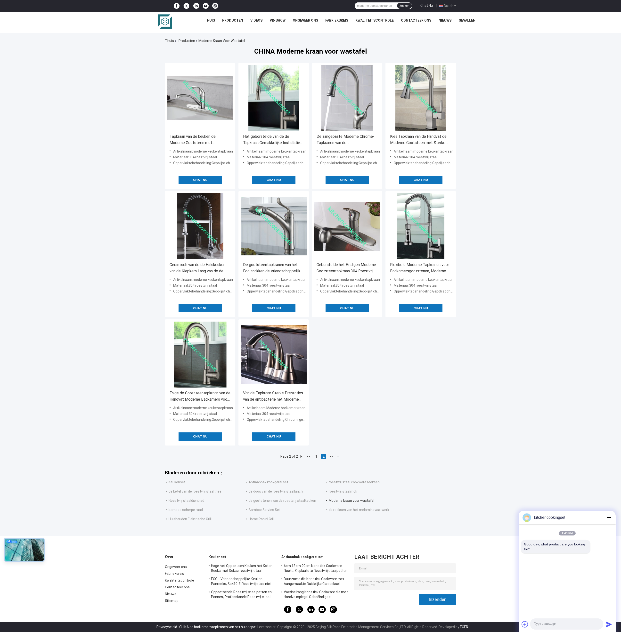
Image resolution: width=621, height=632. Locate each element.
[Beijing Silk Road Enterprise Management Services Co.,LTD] (165, 21)
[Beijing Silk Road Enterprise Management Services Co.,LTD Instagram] (215, 6)
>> (331, 456)
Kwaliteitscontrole (374, 20)
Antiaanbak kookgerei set (268, 482)
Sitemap (172, 601)
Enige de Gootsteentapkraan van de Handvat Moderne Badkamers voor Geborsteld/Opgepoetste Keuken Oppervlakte (200, 397)
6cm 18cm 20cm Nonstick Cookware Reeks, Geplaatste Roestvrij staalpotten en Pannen (315, 569)
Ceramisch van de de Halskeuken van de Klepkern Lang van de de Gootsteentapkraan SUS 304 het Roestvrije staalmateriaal (197, 268)
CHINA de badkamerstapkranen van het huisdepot (218, 627)
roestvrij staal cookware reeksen (354, 482)
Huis (211, 20)
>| (338, 456)
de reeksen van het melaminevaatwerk (359, 510)
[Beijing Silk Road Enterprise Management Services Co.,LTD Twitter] (186, 6)
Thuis (169, 41)
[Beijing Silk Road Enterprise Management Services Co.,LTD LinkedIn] (196, 6)
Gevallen (467, 20)
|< (301, 456)
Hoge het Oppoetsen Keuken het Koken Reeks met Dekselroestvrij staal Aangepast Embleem (242, 569)
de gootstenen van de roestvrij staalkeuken (282, 500)
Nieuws (445, 20)
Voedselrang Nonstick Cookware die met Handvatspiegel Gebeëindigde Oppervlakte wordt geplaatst (316, 595)
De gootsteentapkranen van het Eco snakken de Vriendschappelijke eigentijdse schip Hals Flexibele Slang (272, 268)
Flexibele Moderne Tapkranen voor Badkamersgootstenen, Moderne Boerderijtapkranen (419, 268)
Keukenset (177, 482)
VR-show (278, 20)
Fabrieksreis (336, 20)
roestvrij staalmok (343, 491)
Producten (232, 20)
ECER (464, 627)
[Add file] (525, 624)
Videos (256, 20)
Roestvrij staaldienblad (186, 500)
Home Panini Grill (261, 519)
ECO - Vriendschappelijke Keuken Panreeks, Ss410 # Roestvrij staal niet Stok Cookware (241, 582)
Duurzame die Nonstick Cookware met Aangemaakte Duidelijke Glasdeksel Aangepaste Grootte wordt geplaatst (314, 582)
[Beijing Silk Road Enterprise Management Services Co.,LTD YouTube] (205, 6)
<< (309, 456)
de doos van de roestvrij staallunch (276, 491)
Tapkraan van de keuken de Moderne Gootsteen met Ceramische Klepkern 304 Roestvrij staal (199, 140)
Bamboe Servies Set (264, 510)
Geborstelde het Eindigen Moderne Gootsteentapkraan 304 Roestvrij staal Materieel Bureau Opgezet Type (346, 268)
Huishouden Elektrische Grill (190, 519)
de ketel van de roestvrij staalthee (195, 491)
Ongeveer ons (305, 20)
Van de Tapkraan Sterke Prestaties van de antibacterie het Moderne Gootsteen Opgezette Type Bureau (273, 397)
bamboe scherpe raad (186, 510)
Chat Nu (426, 6)
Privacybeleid (166, 627)
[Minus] (609, 517)
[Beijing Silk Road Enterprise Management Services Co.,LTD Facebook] (176, 6)
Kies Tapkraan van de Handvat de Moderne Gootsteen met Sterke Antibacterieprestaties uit (418, 140)
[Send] (609, 624)
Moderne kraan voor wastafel (351, 500)
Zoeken (404, 6)
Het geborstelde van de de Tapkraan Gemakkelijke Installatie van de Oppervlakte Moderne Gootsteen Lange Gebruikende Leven (271, 140)
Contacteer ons (416, 20)
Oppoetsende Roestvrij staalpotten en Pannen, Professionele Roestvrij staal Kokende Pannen (241, 595)
